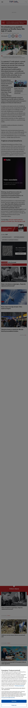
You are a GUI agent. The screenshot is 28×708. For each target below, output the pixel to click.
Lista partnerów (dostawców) (8, 697)
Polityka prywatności (19, 685)
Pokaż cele (14, 705)
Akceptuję (14, 701)
